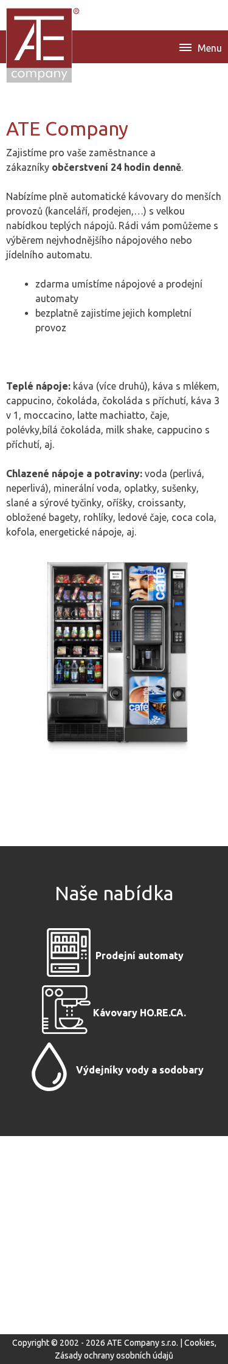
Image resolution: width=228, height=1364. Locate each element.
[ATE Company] (43, 45)
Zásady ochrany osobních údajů (114, 1355)
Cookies (199, 1343)
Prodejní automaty (139, 956)
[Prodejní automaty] (68, 956)
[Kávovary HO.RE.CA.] (66, 1013)
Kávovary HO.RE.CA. (139, 1013)
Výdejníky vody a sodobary (140, 1070)
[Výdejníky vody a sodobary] (49, 1070)
